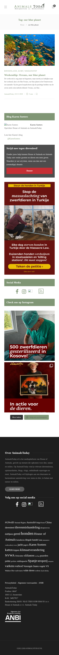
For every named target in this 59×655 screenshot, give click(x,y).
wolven (37, 571)
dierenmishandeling (27, 527)
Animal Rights (20, 523)
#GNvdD (9, 522)
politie (13, 561)
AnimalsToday (9, 94)
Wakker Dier (10, 571)
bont (43, 523)
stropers (50, 561)
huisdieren (20, 540)
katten (9, 550)
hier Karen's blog (15, 135)
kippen (16, 550)
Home (22, 25)
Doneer (29, 171)
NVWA (10, 555)
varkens (9, 566)
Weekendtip (30, 71)
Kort (20, 71)
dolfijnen (9, 534)
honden (27, 533)
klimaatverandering (32, 550)
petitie (7, 561)
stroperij (43, 561)
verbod (19, 566)
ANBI (41, 583)
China (48, 522)
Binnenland (10, 71)
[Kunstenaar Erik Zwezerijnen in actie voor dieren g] (29, 387)
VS (47, 566)
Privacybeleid (10, 583)
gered (17, 533)
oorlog (37, 556)
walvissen (19, 571)
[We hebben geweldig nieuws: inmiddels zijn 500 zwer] (29, 336)
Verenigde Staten (31, 566)
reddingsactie (22, 561)
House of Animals (20, 128)
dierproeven (45, 528)
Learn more (14, 489)
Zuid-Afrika (45, 571)
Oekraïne (19, 556)
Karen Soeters (36, 125)
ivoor (15, 545)
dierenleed (9, 527)
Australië (31, 522)
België (38, 523)
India (40, 540)
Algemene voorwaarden (27, 583)
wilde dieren (29, 570)
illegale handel (31, 540)
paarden (44, 555)
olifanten (29, 555)
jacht (20, 544)
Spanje (32, 561)
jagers (26, 545)
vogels (42, 566)
